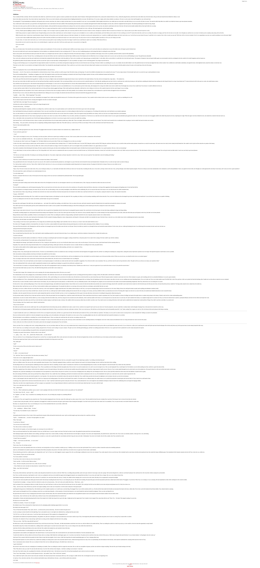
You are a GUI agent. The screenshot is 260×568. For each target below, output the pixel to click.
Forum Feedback (23, 5)
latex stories (130, 566)
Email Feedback (16, 5)
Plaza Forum (37, 562)
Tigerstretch (18, 4)
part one (19, 10)
